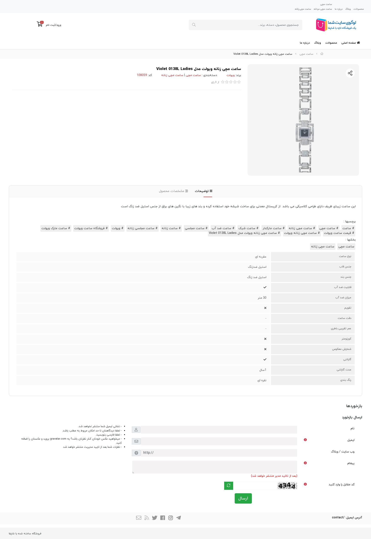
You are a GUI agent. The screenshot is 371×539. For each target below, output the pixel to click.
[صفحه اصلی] (321, 54)
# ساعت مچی (328, 228)
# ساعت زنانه (171, 228)
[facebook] (162, 518)
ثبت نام (50, 25)
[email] (138, 518)
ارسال (243, 498)
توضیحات (202, 191)
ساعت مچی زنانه (303, 9)
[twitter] (154, 518)
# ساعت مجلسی (196, 228)
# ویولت (117, 228)
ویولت (231, 75)
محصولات (359, 9)
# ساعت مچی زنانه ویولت (302, 233)
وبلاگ (348, 9)
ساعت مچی (326, 4)
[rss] (146, 518)
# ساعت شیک (248, 228)
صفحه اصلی (349, 43)
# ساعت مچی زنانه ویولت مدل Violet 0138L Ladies (244, 233)
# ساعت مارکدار (274, 228)
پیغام (350, 463)
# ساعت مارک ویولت (55, 228)
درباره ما (338, 9)
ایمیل (350, 440)
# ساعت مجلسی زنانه (143, 228)
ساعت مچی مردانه (323, 9)
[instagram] (170, 518)
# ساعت (348, 228)
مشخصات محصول (172, 191)
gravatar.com (58, 439)
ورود (58, 25)
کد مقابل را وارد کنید (341, 485)
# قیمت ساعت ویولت (339, 233)
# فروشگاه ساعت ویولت (91, 228)
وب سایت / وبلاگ (342, 452)
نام (352, 428)
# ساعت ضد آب (223, 228)
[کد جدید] (228, 486)
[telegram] (178, 518)
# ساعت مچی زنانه (302, 228)
